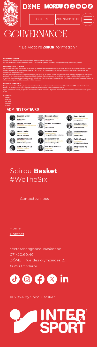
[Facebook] (66, 6)
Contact (17, 234)
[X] (52, 279)
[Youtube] (84, 6)
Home (16, 228)
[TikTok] (90, 6)
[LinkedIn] (78, 6)
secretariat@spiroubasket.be (35, 249)
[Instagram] (72, 6)
